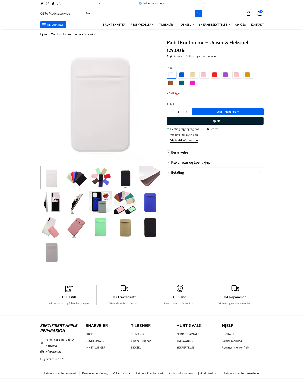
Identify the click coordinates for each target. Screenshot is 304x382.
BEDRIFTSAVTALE (187, 334)
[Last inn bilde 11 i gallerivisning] (51, 226)
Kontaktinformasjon (181, 373)
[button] (260, 13)
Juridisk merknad (232, 341)
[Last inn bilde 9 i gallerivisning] (125, 202)
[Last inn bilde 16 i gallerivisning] (51, 251)
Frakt (188, 56)
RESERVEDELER (141, 24)
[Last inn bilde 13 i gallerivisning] (100, 226)
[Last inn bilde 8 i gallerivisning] (100, 202)
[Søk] (198, 13)
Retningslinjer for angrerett (60, 373)
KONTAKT (228, 334)
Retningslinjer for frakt (235, 347)
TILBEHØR (166, 24)
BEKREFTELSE (185, 347)
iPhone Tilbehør (141, 341)
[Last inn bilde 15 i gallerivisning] (150, 226)
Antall (170, 104)
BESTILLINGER (95, 341)
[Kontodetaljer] (248, 13)
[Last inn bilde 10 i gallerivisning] (150, 202)
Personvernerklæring (94, 373)
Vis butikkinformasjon (184, 140)
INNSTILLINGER (96, 347)
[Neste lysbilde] (204, 3)
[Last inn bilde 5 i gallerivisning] (150, 177)
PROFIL (90, 334)
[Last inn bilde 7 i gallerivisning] (76, 202)
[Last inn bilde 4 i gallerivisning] (125, 177)
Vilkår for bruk (121, 373)
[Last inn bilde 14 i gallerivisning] (125, 226)
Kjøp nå (215, 121)
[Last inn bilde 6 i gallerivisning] (51, 202)
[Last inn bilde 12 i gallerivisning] (76, 226)
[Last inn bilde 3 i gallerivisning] (100, 177)
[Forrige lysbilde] (99, 3)
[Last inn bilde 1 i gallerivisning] (51, 177)
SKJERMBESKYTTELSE (213, 24)
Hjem (43, 34)
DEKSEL (186, 24)
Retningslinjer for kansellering (242, 373)
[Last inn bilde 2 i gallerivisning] (76, 177)
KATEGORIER (184, 341)
